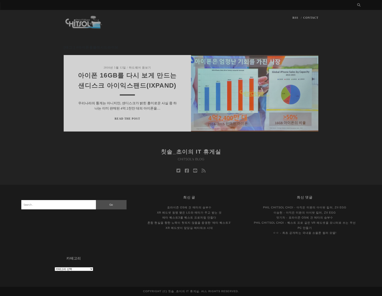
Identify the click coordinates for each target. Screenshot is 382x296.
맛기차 (280, 217)
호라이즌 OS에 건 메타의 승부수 (189, 207)
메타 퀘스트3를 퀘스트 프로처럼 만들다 (189, 217)
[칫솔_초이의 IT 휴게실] (84, 27)
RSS (295, 17)
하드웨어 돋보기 (140, 67)
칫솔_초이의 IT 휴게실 (191, 152)
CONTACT (310, 17)
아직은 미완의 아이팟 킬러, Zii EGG (321, 207)
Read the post (127, 118)
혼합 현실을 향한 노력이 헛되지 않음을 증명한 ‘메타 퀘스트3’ (189, 222)
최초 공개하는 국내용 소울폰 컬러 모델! (309, 232)
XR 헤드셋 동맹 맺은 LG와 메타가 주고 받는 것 (189, 212)
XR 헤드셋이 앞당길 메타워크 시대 (189, 227)
